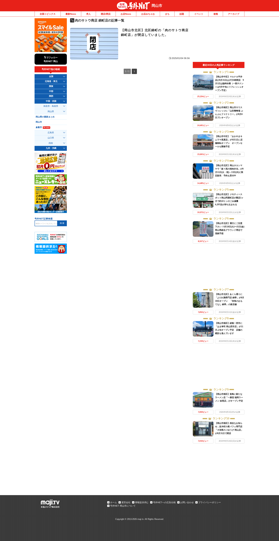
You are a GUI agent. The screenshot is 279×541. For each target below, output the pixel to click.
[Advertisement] (218, 40)
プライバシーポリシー (209, 502)
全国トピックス (48, 14)
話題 (182, 14)
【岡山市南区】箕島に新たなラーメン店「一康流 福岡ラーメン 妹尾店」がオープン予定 (229, 397)
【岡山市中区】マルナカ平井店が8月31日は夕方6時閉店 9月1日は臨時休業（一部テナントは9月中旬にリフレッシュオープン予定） (229, 83)
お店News (126, 14)
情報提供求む (142, 502)
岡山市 (157, 6)
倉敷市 (43, 127)
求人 (88, 14)
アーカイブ (233, 14)
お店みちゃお (148, 14)
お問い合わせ (187, 502)
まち (167, 14)
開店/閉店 (106, 14)
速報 (215, 14)
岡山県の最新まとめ (45, 117)
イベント (198, 14)
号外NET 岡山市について (123, 505)
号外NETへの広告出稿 (164, 502)
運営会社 (125, 502)
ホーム (113, 502)
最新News (71, 14)
